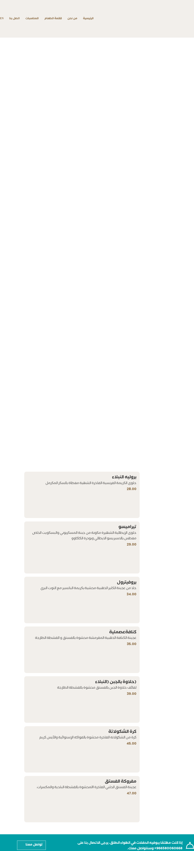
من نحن (72, 19)
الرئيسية (88, 19)
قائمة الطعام (53, 19)
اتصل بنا (14, 19)
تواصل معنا (34, 845)
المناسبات (32, 19)
